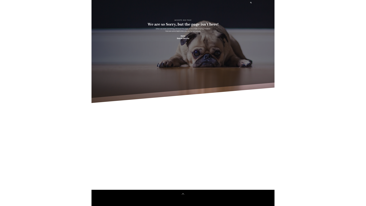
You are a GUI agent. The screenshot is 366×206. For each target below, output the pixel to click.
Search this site (183, 38)
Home (183, 36)
